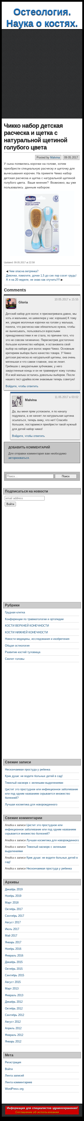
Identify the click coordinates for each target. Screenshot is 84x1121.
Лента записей (14, 1075)
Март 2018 (12, 902)
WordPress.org (14, 1088)
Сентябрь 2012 (14, 1015)
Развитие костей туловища (22, 652)
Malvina (55, 157)
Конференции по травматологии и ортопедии (34, 619)
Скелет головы (14, 658)
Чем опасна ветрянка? (23, 271)
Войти (9, 1069)
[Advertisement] (42, 74)
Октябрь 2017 (14, 909)
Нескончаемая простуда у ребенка (27, 769)
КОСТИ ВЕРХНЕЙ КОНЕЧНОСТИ (27, 625)
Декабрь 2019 (14, 889)
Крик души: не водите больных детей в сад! (34, 776)
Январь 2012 (13, 1041)
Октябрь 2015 (14, 968)
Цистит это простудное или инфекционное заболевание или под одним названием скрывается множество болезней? (41, 793)
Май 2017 (11, 935)
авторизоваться (18, 457)
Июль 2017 (12, 929)
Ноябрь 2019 (13, 895)
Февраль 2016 (14, 955)
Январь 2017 (13, 942)
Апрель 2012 (13, 1028)
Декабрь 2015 (14, 962)
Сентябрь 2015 (14, 975)
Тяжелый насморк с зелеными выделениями (34, 782)
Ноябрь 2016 (13, 948)
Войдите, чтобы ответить (22, 386)
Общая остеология (17, 645)
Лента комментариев (18, 1082)
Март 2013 (12, 988)
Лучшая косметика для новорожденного (31, 804)
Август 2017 (13, 922)
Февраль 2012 (14, 1035)
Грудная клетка (15, 612)
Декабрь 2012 (14, 1001)
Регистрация (13, 1062)
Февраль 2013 (14, 995)
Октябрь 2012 (14, 1008)
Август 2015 (13, 982)
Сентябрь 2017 (14, 915)
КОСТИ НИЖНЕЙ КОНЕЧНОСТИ (26, 632)
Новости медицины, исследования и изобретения (37, 638)
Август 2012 (13, 1021)
